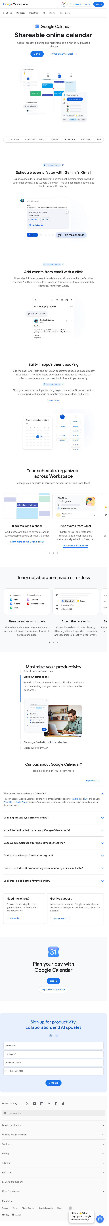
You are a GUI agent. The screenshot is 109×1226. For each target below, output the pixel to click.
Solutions (7, 13)
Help (59, 1208)
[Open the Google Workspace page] (16, 4)
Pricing (52, 13)
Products (20, 13)
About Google (28, 1208)
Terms (15, 1208)
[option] (14, 139)
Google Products (46, 1208)
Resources (65, 13)
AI (44, 13)
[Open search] (64, 4)
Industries (33, 13)
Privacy (5, 1208)
